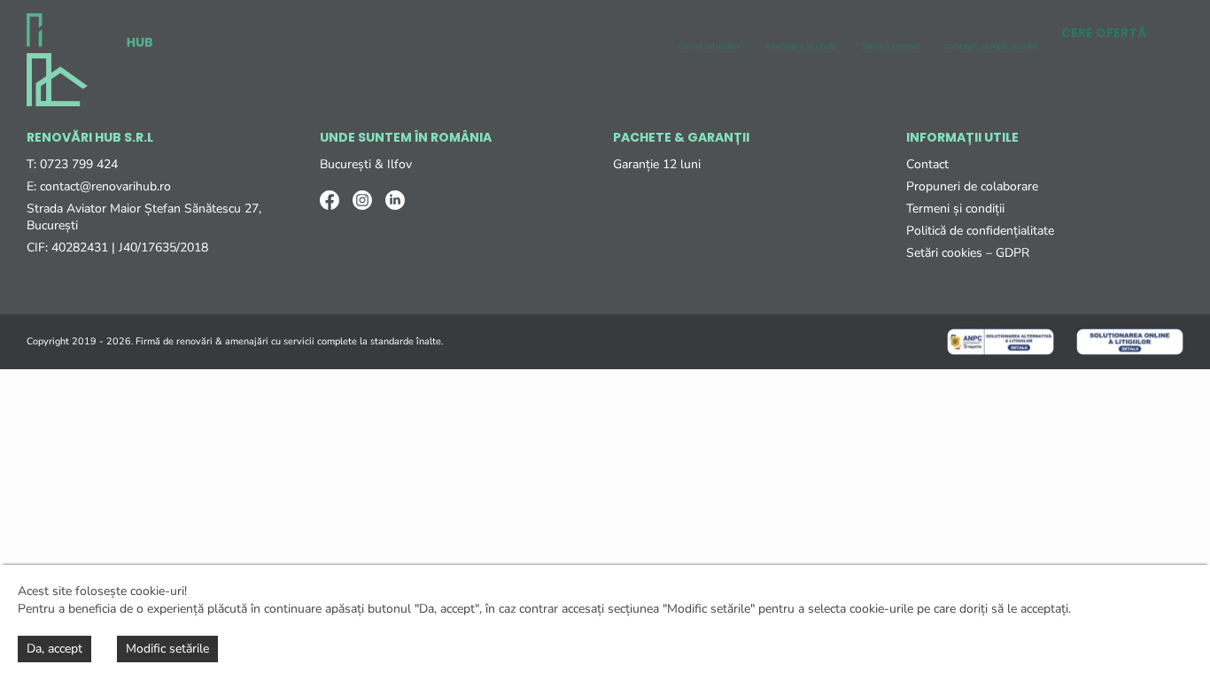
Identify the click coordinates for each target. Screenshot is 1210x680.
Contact (927, 164)
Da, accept (54, 648)
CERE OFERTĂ (1111, 38)
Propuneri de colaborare (972, 186)
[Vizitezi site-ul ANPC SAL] (1000, 341)
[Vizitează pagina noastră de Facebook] (329, 200)
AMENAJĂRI (801, 38)
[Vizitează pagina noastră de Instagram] (362, 200)
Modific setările (167, 648)
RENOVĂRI (710, 38)
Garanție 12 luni (657, 164)
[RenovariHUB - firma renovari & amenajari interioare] (89, 33)
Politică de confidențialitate (980, 230)
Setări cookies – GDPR (967, 252)
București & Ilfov (366, 164)
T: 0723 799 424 (72, 164)
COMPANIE (990, 38)
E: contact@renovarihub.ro (99, 186)
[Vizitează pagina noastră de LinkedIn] (395, 200)
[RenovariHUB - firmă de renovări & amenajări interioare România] (57, 79)
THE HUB (891, 38)
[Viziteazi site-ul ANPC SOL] (1129, 341)
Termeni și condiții (955, 208)
